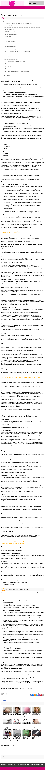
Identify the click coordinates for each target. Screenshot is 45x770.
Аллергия (8, 66)
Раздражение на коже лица (8, 21)
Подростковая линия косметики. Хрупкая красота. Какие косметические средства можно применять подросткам (26, 728)
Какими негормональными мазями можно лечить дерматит (18, 23)
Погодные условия (10, 44)
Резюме (6, 77)
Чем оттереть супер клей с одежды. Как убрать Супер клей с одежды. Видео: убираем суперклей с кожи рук (7, 728)
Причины (7, 75)
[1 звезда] (1, 694)
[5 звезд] (6, 694)
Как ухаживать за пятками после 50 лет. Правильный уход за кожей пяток (17, 715)
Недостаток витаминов (11, 58)
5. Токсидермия (9, 39)
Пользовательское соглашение (23, 764)
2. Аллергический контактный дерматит (15, 31)
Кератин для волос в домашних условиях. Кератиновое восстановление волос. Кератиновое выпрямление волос (16, 728)
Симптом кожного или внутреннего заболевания (17, 71)
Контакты (3, 766)
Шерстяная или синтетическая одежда (15, 61)
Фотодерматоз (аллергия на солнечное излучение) (17, 51)
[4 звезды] (5, 694)
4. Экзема (8, 36)
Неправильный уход (10, 49)
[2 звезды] (2, 694)
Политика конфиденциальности (36, 764)
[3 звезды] (4, 694)
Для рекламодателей (11, 764)
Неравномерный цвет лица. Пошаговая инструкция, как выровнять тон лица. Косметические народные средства (36, 728)
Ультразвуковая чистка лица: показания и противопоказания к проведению (7, 715)
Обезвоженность (10, 41)
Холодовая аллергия (10, 46)
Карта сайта (3, 764)
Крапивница (9, 68)
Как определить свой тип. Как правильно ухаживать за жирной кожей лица (26, 715)
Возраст (8, 56)
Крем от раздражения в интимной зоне (13, 25)
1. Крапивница (9, 29)
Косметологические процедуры (13, 63)
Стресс (8, 54)
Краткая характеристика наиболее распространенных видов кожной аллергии (22, 26)
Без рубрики (3, 700)
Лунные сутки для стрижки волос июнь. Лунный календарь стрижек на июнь (36, 715)
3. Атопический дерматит (12, 34)
